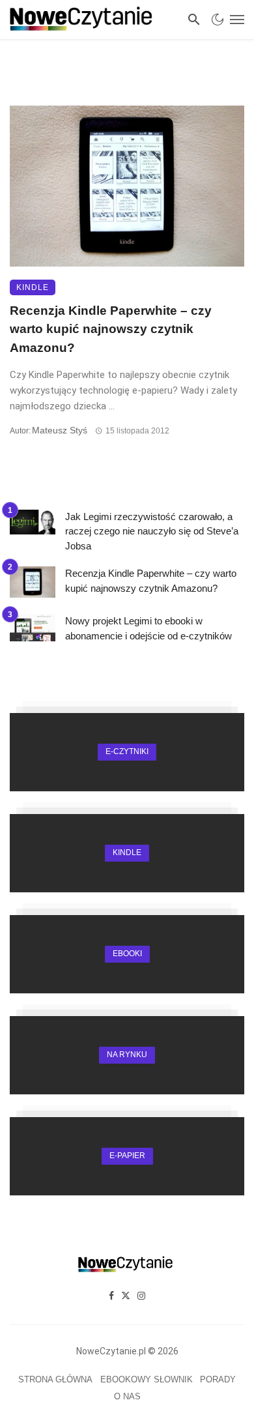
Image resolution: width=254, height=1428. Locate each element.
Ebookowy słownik (146, 1379)
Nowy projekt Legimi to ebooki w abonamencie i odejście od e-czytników (148, 628)
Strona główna (55, 1379)
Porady (218, 1379)
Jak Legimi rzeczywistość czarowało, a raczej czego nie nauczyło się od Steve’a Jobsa (151, 531)
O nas (127, 1396)
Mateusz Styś (59, 430)
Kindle (32, 287)
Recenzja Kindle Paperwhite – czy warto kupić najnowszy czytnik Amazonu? (111, 329)
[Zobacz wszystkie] (127, 752)
